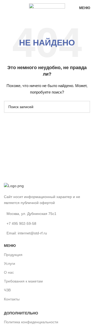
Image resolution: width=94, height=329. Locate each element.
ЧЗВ (7, 290)
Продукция (13, 255)
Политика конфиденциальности (31, 322)
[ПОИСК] (84, 107)
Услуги (9, 263)
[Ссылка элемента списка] (47, 223)
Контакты (12, 299)
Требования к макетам (23, 281)
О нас (9, 272)
